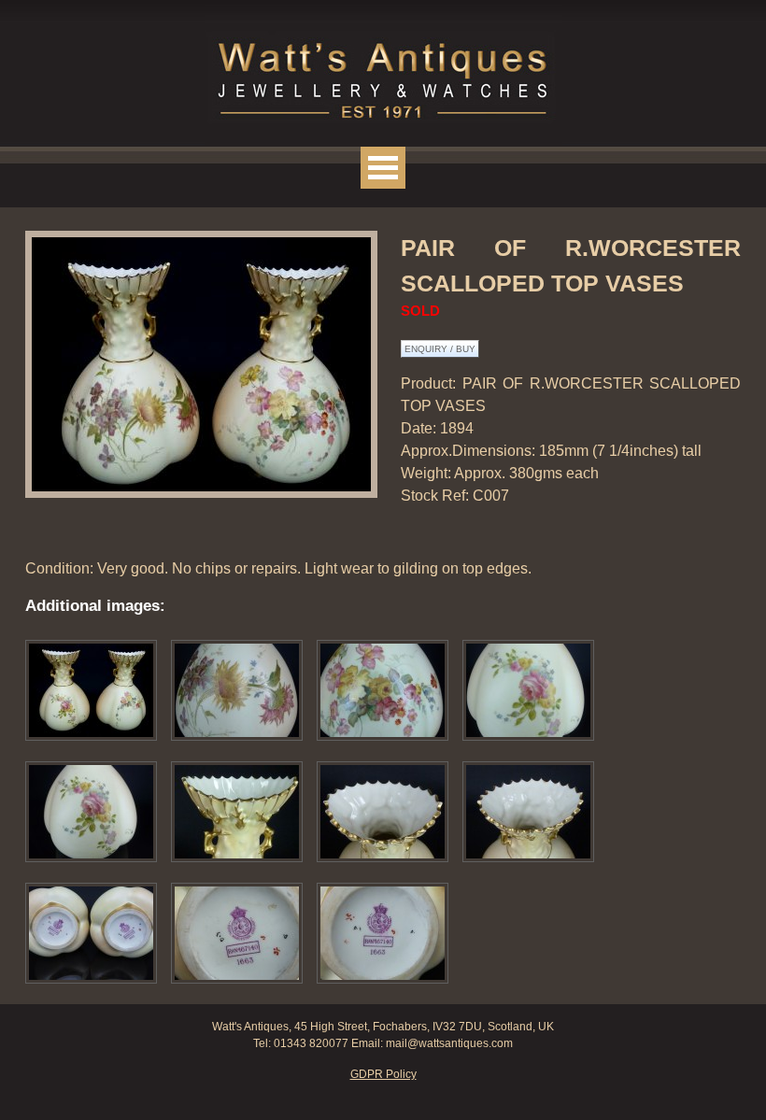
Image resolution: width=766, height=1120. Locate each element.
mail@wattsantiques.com (449, 1043)
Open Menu (383, 168)
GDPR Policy (383, 1074)
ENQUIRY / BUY (439, 349)
